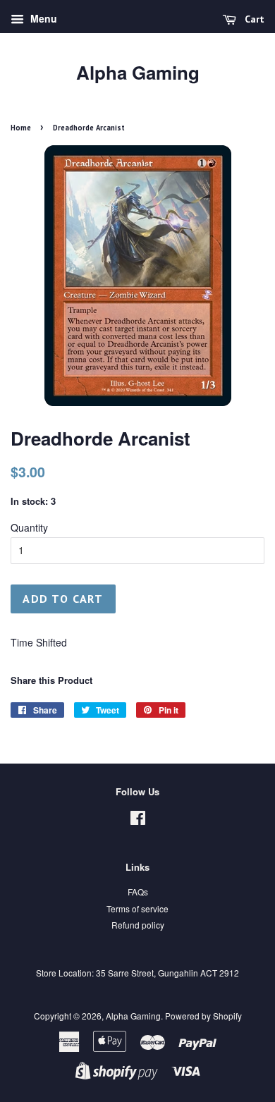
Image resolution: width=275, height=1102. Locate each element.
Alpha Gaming (138, 72)
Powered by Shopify (203, 1016)
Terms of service (137, 908)
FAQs (138, 892)
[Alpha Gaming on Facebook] (138, 820)
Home (21, 128)
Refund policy (137, 925)
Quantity (29, 527)
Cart (253, 19)
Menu (42, 18)
